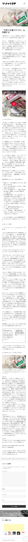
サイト (3, 500)
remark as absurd (8, 8)
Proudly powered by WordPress (8, 540)
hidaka (14, 458)
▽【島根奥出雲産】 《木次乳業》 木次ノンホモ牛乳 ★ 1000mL (19, 331)
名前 (3, 489)
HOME (2, 8)
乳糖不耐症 (16, 174)
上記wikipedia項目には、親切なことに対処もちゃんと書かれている (14, 237)
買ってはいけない (8, 124)
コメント (4, 471)
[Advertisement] (14, 527)
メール (4, 494)
